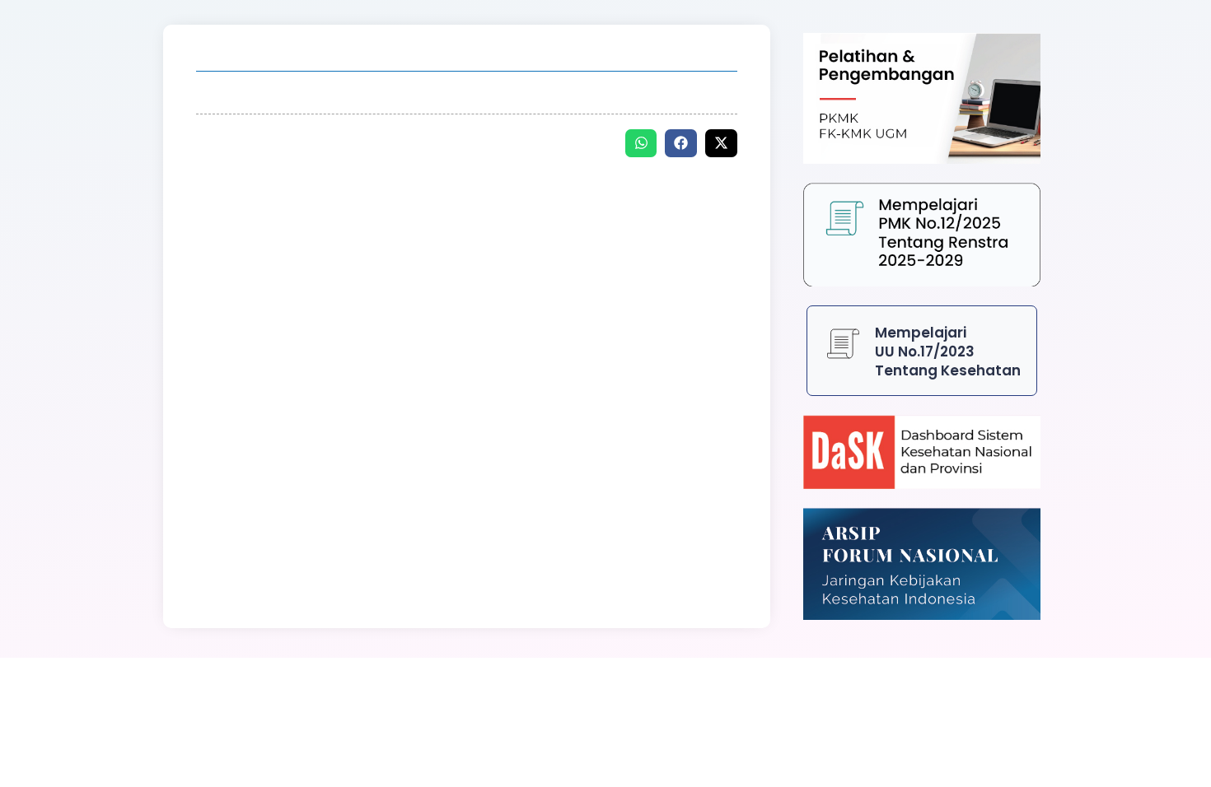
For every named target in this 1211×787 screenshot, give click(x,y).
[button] (641, 143)
